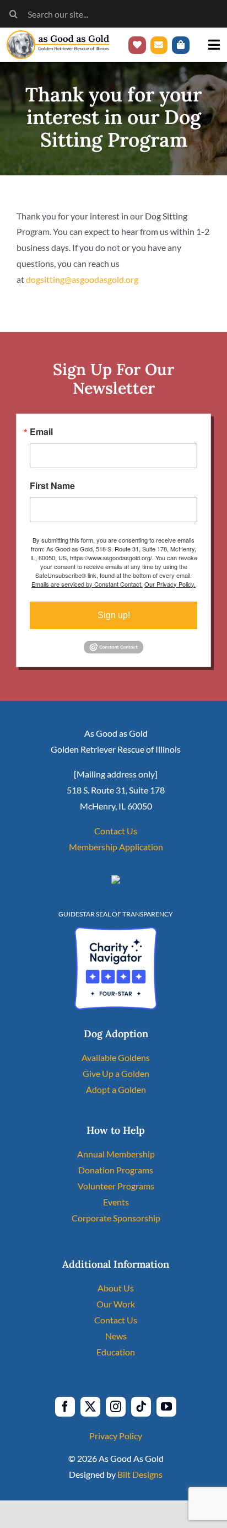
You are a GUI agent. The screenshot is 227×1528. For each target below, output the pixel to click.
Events (116, 1202)
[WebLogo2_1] (58, 34)
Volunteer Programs (116, 1186)
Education (115, 1352)
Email (41, 431)
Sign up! (114, 615)
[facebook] (65, 1407)
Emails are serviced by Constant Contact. (87, 584)
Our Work (115, 1304)
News (116, 1336)
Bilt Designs (140, 1474)
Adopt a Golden (116, 1089)
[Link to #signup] (159, 45)
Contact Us (115, 830)
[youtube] (166, 1407)
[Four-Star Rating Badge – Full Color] (115, 931)
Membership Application (116, 846)
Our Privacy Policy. (170, 584)
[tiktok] (141, 1407)
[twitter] (90, 1407)
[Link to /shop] (181, 45)
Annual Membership (116, 1154)
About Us (116, 1288)
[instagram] (116, 1407)
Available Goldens (116, 1057)
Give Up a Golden (116, 1073)
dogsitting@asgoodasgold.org (82, 279)
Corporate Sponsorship (116, 1218)
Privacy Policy (115, 1435)
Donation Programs (115, 1170)
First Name (52, 485)
